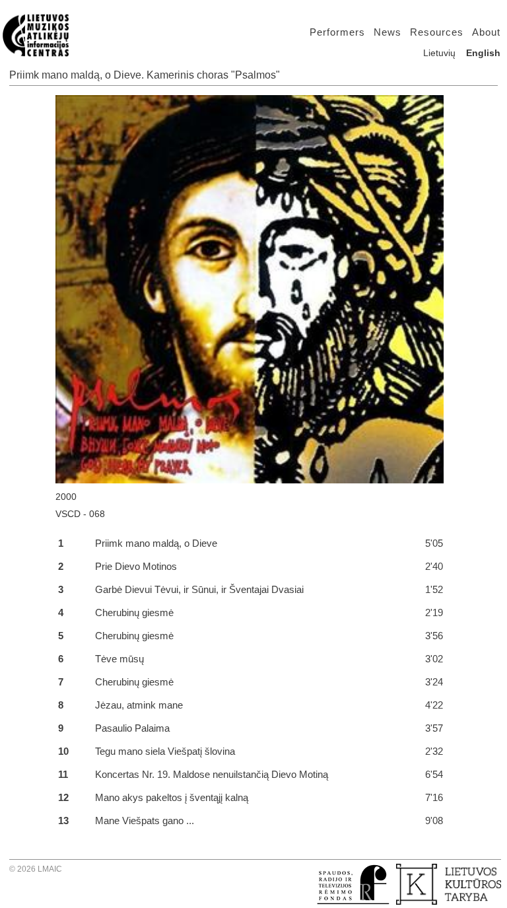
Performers (337, 32)
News (387, 32)
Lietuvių (439, 53)
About (486, 32)
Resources (436, 32)
